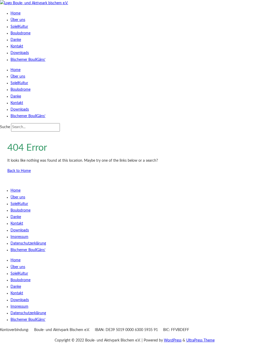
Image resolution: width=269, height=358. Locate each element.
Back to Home (19, 171)
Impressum (19, 237)
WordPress (173, 340)
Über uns (18, 20)
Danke (16, 40)
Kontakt (17, 46)
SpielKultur (19, 27)
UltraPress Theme (200, 340)
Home (15, 13)
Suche (5, 127)
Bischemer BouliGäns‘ (28, 60)
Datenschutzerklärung (28, 243)
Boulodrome (20, 33)
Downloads (20, 53)
